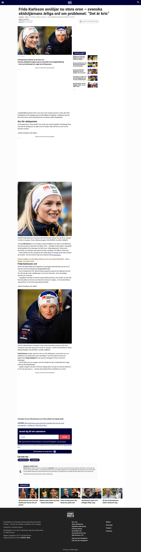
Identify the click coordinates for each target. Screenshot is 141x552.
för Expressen (56, 255)
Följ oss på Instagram (80, 540)
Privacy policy (77, 529)
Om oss (74, 522)
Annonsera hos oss (79, 533)
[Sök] (138, 2)
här (35, 474)
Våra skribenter (77, 524)
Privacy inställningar (70, 550)
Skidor (26, 17)
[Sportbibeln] (70, 2)
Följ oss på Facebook (79, 538)
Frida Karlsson (23, 460)
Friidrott (109, 531)
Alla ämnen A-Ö (77, 535)
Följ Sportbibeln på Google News (42, 451)
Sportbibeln (21, 17)
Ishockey (109, 525)
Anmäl (65, 437)
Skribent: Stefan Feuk (24, 19)
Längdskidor (35, 460)
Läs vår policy (61, 442)
